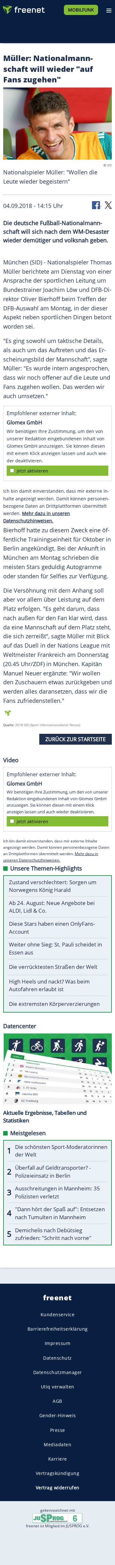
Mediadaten (57, 1444)
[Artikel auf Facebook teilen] (96, 205)
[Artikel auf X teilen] (108, 205)
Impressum (58, 1343)
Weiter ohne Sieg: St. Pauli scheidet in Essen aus (55, 948)
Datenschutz (57, 1358)
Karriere (57, 1459)
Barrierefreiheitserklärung (57, 1329)
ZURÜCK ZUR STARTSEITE (75, 739)
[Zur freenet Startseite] (23, 8)
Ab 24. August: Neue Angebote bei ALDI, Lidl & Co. (52, 907)
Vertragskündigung (58, 1473)
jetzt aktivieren (32, 471)
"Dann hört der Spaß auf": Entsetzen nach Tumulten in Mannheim (60, 1213)
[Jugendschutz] (57, 1518)
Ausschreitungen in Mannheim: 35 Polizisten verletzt (57, 1192)
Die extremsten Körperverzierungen (54, 1003)
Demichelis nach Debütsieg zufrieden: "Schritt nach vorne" (53, 1234)
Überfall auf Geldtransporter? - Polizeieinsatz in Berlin (53, 1171)
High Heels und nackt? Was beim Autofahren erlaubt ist (49, 985)
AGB (57, 1401)
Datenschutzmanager (57, 1372)
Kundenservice (58, 1314)
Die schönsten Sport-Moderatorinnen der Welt (61, 1151)
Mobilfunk (81, 10)
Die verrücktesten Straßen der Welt (53, 966)
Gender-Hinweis (57, 1415)
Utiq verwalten (57, 1387)
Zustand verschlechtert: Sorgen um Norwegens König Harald (52, 886)
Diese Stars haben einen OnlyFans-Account (52, 927)
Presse (57, 1430)
